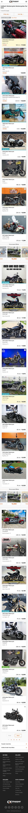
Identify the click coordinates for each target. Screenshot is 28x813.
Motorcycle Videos (7, 768)
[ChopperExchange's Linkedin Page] (12, 807)
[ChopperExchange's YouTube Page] (22, 807)
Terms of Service (19, 784)
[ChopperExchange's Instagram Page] (15, 807)
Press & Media (18, 792)
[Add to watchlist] (25, 21)
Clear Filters (14, 17)
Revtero (17, 794)
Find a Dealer (6, 788)
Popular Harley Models (6, 771)
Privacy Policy (18, 786)
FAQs (4, 775)
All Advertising (6, 784)
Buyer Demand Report (19, 764)
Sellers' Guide (18, 759)
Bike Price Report (19, 761)
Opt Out (17, 788)
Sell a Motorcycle (19, 757)
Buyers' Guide (6, 759)
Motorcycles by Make (6, 765)
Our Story (17, 782)
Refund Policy (18, 771)
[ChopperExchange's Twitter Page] (19, 807)
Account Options (7, 786)
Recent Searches (7, 773)
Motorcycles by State (6, 762)
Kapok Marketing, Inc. (17, 810)
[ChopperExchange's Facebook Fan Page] (6, 807)
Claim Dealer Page (7, 782)
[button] (5, 17)
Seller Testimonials (20, 767)
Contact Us (18, 790)
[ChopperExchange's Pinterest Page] (9, 807)
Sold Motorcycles (19, 769)
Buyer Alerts (6, 757)
